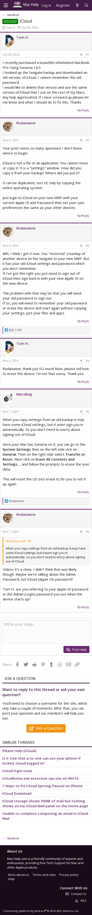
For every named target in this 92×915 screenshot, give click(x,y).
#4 (87, 361)
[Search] (86, 5)
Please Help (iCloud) (19, 750)
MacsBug (24, 394)
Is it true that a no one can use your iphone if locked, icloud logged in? (41, 760)
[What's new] (77, 5)
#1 (87, 55)
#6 (87, 532)
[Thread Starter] (8, 45)
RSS (83, 900)
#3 (87, 246)
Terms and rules (44, 875)
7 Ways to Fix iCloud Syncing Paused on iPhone (42, 785)
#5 (87, 412)
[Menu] (6, 5)
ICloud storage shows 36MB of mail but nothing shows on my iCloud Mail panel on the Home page (45, 803)
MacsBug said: (16, 541)
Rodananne (26, 123)
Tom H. (10, 27)
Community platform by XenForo (41, 911)
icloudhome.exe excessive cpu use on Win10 (40, 778)
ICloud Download (16, 793)
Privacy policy (69, 875)
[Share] (81, 55)
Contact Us (78, 894)
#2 (87, 140)
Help (11, 879)
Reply (85, 110)
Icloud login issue (17, 770)
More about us (18, 875)
